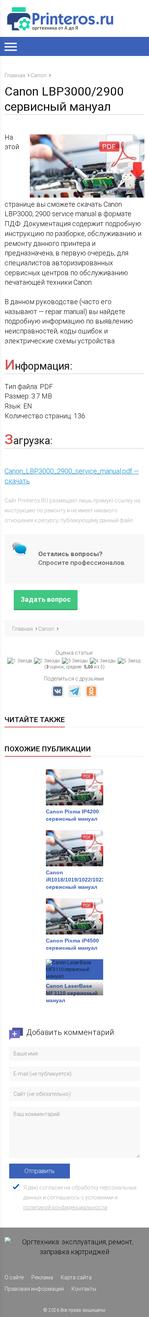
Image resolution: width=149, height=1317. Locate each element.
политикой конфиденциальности (65, 1207)
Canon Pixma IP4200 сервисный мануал (72, 815)
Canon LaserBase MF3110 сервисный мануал (72, 993)
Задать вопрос (46, 600)
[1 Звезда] (20, 661)
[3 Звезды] (76, 661)
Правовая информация (34, 1289)
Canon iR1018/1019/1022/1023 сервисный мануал (75, 879)
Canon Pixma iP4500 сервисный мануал (72, 944)
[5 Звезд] (130, 661)
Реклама (42, 1277)
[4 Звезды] (104, 661)
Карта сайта (76, 1277)
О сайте (14, 1277)
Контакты (83, 1289)
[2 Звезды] (48, 661)
